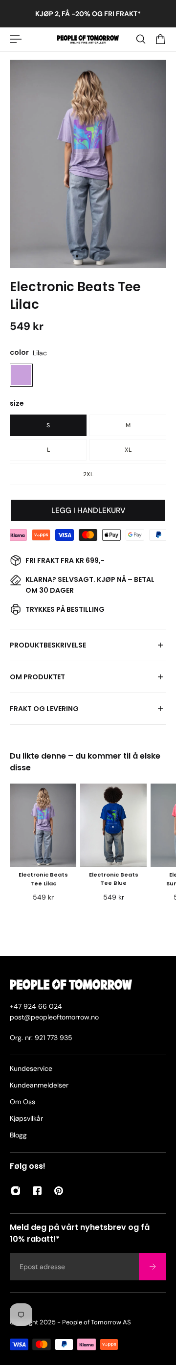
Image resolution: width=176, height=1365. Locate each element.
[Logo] (88, 39)
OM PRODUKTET (37, 677)
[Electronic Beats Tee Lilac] (43, 825)
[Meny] (15, 39)
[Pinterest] (58, 1191)
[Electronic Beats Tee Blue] (113, 825)
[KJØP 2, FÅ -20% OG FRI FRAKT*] (88, 13)
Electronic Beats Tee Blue (113, 879)
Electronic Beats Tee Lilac (43, 879)
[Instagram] (15, 1191)
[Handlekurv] (160, 39)
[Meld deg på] (152, 1266)
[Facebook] (37, 1191)
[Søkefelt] (141, 39)
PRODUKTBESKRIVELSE (48, 645)
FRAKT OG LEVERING (44, 709)
